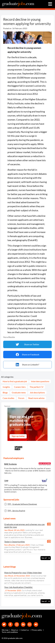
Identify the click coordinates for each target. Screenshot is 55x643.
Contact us (25, 630)
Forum (21, 398)
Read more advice (36, 398)
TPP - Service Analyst (16, 511)
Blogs (5, 392)
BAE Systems (10, 464)
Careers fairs (20, 387)
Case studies (8, 398)
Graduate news (19, 392)
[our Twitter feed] (4, 624)
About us (14, 630)
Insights (6, 387)
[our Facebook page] (10, 624)
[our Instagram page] (16, 624)
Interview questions (40, 381)
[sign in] (36, 624)
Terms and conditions (10, 632)
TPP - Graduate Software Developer (22, 504)
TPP (6, 480)
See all (44, 558)
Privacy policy (37, 630)
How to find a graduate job (15, 381)
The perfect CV (36, 387)
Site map (5, 630)
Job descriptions (37, 392)
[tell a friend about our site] (29, 624)
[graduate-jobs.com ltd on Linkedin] (23, 624)
